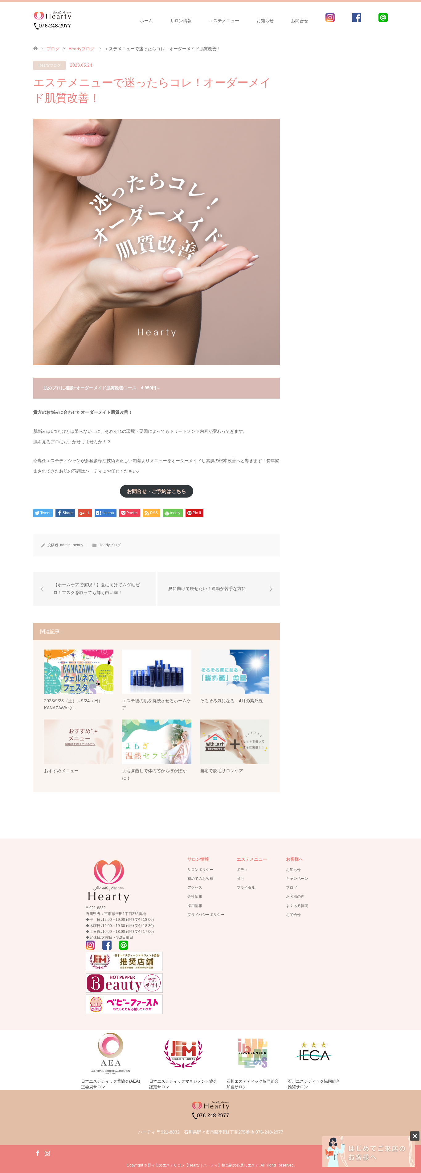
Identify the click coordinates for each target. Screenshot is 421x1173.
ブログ (291, 887)
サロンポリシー (200, 869)
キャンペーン (297, 878)
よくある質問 (297, 906)
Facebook (37, 1152)
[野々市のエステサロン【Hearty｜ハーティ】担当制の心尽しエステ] (52, 20)
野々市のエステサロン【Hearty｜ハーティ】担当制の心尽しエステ (203, 1165)
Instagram (47, 1152)
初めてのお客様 (200, 878)
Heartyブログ (50, 65)
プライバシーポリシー (205, 915)
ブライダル (246, 887)
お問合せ (299, 20)
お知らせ (293, 869)
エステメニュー (224, 20)
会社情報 (194, 896)
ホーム (146, 20)
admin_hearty (71, 545)
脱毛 (240, 878)
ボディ (242, 869)
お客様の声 (295, 896)
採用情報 (194, 906)
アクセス (194, 887)
